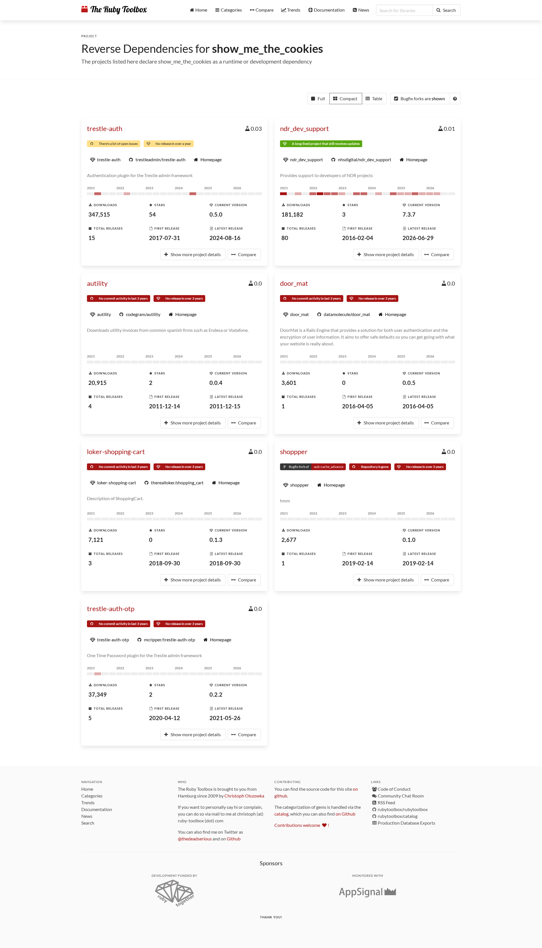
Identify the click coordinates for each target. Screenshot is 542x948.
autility (97, 283)
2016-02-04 (357, 237)
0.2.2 (215, 694)
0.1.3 (215, 539)
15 (91, 237)
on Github (345, 813)
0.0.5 (409, 382)
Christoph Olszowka (244, 795)
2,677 (288, 539)
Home (87, 789)
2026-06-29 (418, 237)
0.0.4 (215, 382)
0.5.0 (215, 214)
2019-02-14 (357, 563)
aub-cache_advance (328, 467)
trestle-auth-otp (110, 608)
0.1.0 (409, 539)
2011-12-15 (225, 406)
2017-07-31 (164, 237)
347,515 (99, 214)
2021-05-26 (225, 717)
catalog (281, 813)
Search (87, 822)
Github (234, 838)
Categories (91, 795)
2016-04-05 (357, 406)
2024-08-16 (225, 237)
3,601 (288, 382)
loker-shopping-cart (116, 451)
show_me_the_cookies (267, 48)
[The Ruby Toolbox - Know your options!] (114, 10)
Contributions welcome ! (301, 825)
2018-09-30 (164, 563)
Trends (88, 802)
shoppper (294, 451)
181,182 (292, 214)
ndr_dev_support (304, 128)
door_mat (294, 283)
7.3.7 (409, 214)
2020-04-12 (164, 717)
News (86, 816)
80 (284, 237)
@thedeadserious (195, 838)
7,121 (95, 539)
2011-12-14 (164, 406)
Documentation (96, 809)
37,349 (97, 694)
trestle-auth (104, 128)
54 (152, 214)
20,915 (97, 382)
